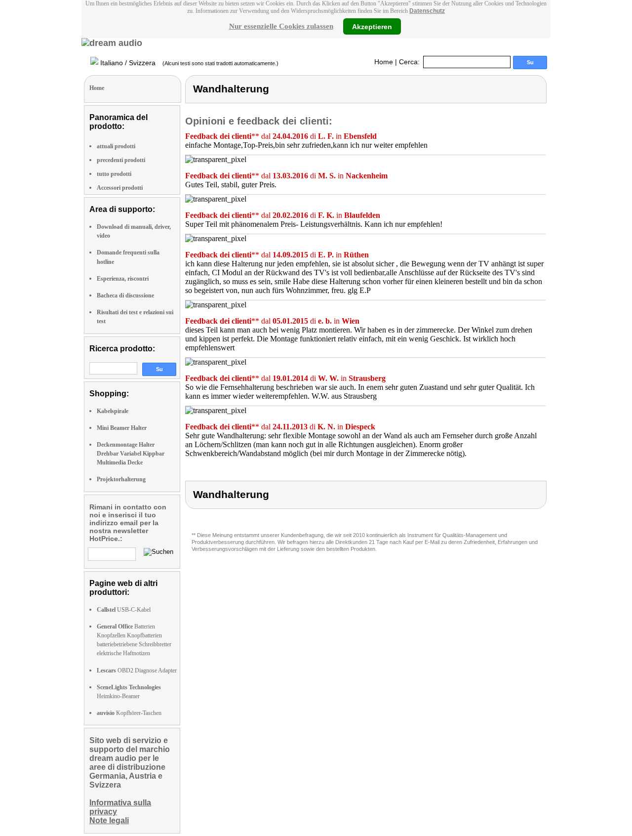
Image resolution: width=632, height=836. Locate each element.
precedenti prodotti (121, 160)
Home (383, 62)
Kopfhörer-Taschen (129, 713)
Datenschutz (427, 10)
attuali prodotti (116, 146)
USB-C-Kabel (124, 609)
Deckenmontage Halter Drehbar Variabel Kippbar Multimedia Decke (130, 453)
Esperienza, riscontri (123, 278)
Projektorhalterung (121, 479)
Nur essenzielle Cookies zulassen (281, 26)
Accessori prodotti (120, 187)
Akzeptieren (372, 26)
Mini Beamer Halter (122, 427)
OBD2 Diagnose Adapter (137, 670)
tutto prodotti (114, 173)
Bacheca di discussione (125, 295)
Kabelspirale (112, 411)
